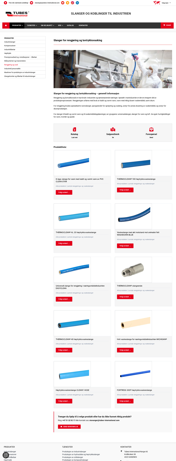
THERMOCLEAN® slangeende (129, 286)
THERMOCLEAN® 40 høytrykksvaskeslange (74, 339)
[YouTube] (63, 3)
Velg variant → (64, 192)
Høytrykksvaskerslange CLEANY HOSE (72, 390)
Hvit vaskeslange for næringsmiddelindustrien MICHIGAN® (142, 339)
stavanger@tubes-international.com (47, 3)
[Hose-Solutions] (68, 3)
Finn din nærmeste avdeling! (18, 3)
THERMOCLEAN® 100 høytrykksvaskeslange (136, 179)
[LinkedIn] (78, 3)
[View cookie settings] (6, 455)
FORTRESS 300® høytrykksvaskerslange (134, 390)
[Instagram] (73, 3)
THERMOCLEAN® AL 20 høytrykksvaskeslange (76, 232)
